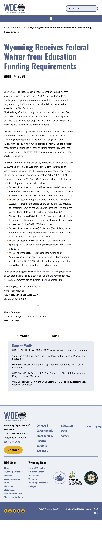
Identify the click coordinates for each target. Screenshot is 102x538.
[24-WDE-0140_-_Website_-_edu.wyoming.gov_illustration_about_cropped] (15, 412)
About (15, 27)
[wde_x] (10, 510)
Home (7, 27)
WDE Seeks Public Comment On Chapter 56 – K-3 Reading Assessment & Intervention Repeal (49, 383)
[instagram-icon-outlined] (23, 510)
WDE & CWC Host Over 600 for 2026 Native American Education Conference (50, 350)
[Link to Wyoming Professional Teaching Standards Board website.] (60, 478)
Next (54, 335)
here (42, 271)
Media (24, 27)
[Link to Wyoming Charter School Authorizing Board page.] (91, 478)
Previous (24, 335)
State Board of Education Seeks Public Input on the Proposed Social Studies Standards (50, 358)
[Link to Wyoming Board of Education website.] (75, 478)
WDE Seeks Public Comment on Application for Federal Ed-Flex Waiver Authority (47, 366)
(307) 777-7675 (12, 441)
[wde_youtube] (14, 510)
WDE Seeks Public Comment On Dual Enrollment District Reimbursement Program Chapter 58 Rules (49, 375)
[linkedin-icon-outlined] (18, 510)
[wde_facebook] (5, 510)
